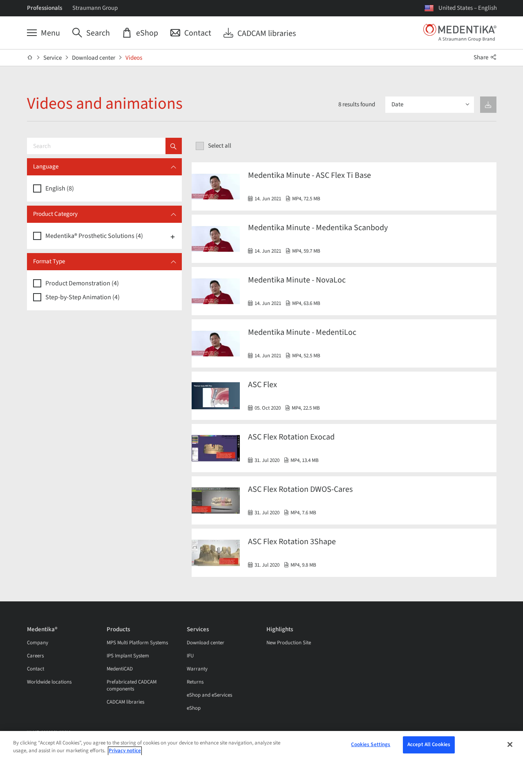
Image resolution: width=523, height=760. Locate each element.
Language (45, 166)
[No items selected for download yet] (488, 104)
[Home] (30, 58)
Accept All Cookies (428, 744)
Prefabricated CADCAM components (131, 685)
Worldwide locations (49, 682)
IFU (190, 655)
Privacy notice (125, 751)
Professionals (44, 8)
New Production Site (288, 642)
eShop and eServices (209, 695)
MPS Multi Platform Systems (137, 642)
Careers (35, 655)
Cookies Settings (370, 744)
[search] (173, 146)
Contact (35, 669)
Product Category (55, 214)
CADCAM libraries (125, 702)
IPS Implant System (128, 655)
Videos (133, 58)
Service (52, 58)
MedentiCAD (120, 669)
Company (37, 642)
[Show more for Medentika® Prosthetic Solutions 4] (173, 236)
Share (481, 57)
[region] (261, 745)
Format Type (49, 261)
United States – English (467, 8)
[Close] (510, 744)
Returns (195, 682)
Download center (93, 58)
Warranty (197, 669)
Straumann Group (95, 8)
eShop (194, 708)
